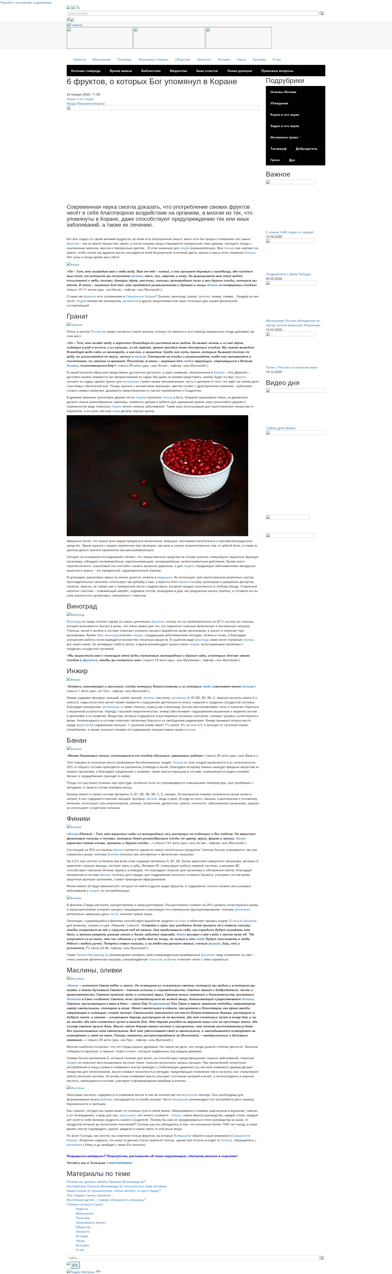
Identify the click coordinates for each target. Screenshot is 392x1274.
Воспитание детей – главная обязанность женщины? (106, 1199)
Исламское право (284, 137)
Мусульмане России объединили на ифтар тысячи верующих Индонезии (293, 322)
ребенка (106, 1099)
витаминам (111, 706)
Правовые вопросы (277, 70)
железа (192, 724)
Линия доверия (239, 70)
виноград (111, 635)
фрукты (240, 376)
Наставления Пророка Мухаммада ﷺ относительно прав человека (117, 1186)
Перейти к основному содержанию (26, 2)
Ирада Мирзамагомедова (86, 103)
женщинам (180, 1099)
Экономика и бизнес (153, 59)
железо (148, 697)
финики (204, 296)
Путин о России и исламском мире (291, 367)
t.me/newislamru (119, 1162)
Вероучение (101, 59)
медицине (164, 577)
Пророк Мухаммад (92, 954)
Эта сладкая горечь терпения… (90, 1195)
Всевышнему (159, 1003)
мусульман (131, 381)
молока (189, 729)
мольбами (75, 1144)
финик (119, 849)
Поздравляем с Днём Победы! (288, 274)
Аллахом (74, 999)
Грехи (275, 159)
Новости (80, 59)
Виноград (74, 621)
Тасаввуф (278, 148)
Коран (176, 1115)
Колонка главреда (85, 70)
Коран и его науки (80, 98)
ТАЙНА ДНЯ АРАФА (280, 428)
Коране (219, 372)
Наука (241, 59)
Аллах (74, 833)
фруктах (90, 296)
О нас (277, 59)
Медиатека (178, 70)
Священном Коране (141, 296)
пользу (229, 247)
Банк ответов (207, 70)
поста (114, 913)
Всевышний (183, 1135)
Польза (178, 762)
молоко (137, 275)
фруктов (73, 243)
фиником (208, 954)
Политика (124, 59)
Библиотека (151, 70)
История (224, 59)
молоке (193, 1094)
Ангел (181, 934)
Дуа (292, 159)
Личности (204, 59)
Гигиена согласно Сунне (85, 1204)
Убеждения (279, 103)
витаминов (130, 300)
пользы (248, 686)
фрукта (185, 581)
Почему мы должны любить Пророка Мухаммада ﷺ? (106, 1181)
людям (81, 300)
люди (116, 410)
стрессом (155, 959)
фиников (250, 920)
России (96, 331)
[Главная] (76, 24)
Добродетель (307, 148)
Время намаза (121, 70)
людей (185, 247)
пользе (140, 356)
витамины (179, 697)
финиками (242, 909)
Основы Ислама (283, 91)
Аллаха (250, 252)
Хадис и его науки (284, 125)
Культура (259, 59)
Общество (182, 59)
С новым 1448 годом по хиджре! (290, 232)
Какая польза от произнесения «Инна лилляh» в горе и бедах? (114, 1190)
